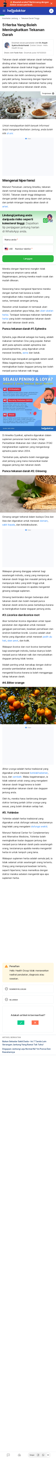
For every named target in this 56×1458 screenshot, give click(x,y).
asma (25, 352)
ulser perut (12, 640)
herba (5, 318)
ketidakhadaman (39, 772)
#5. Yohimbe (10, 812)
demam (44, 520)
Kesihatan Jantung (10, 18)
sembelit (17, 776)
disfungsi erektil (39, 826)
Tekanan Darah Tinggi (30, 18)
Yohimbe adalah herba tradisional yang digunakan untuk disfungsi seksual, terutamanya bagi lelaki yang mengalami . (27, 822)
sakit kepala (8, 524)
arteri (5, 206)
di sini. (10, 133)
